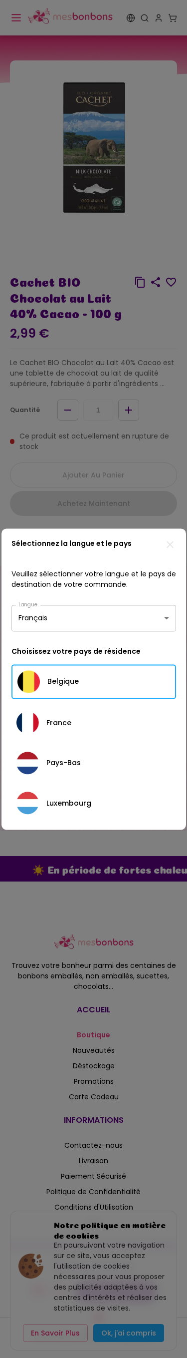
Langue (27, 604)
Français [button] (32, 618)
